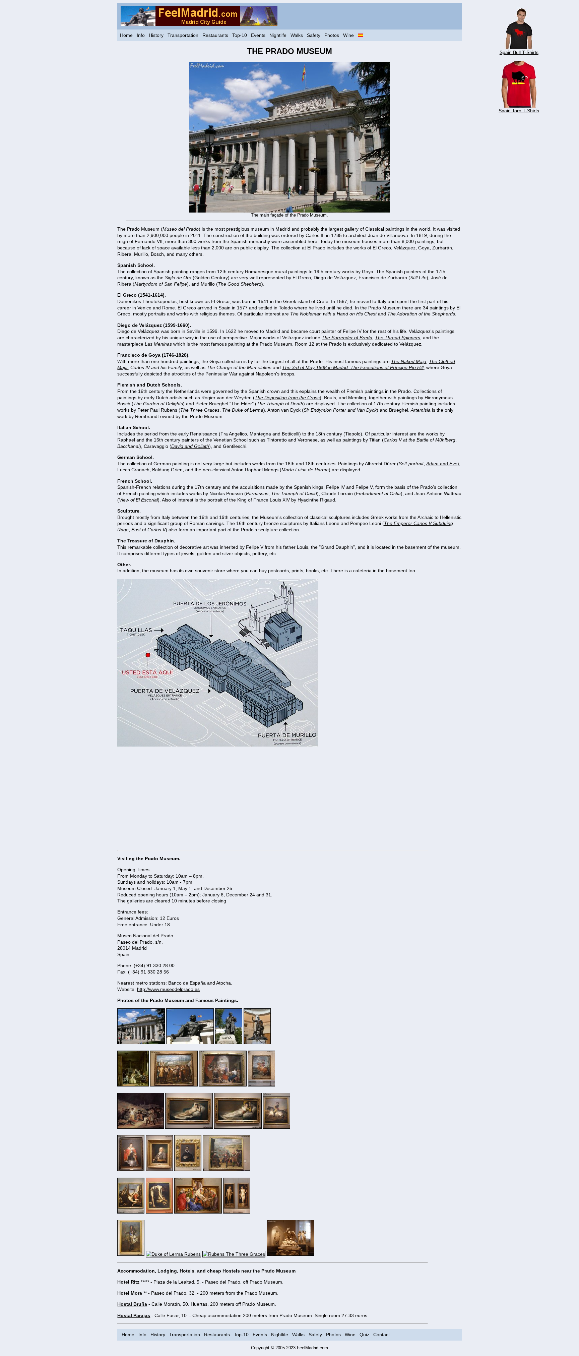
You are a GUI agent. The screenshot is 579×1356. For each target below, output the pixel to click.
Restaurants (215, 35)
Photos (331, 35)
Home (126, 35)
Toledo (286, 307)
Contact (381, 1334)
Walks (297, 35)
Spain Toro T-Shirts (519, 110)
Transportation (183, 35)
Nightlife (277, 35)
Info (141, 35)
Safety (313, 35)
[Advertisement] (289, 798)
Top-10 (239, 35)
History (156, 35)
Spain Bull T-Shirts (519, 52)
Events (258, 35)
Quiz (364, 1334)
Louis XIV (280, 500)
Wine (348, 35)
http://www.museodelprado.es (168, 989)
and (441, 463)
